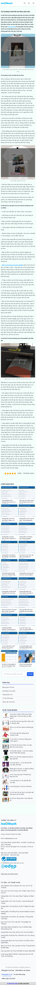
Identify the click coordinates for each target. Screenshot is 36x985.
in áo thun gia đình (10, 830)
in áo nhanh (11, 26)
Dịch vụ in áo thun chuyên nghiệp (12, 265)
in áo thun (4, 828)
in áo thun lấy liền (22, 830)
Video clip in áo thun (8, 702)
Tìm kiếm (30, 674)
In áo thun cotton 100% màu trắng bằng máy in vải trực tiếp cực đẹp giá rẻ (21, 716)
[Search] (24, 3)
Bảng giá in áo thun (8, 687)
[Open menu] (33, 3)
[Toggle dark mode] (29, 3)
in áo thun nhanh (13, 828)
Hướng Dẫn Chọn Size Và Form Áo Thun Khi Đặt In (17, 932)
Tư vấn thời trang (7, 698)
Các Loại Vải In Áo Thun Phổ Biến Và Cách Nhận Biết (18, 951)
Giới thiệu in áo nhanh (8, 691)
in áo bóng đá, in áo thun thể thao (21, 786)
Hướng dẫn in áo (7, 694)
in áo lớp (22, 828)
